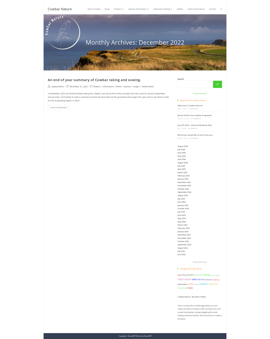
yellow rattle (182, 284)
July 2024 (181, 198)
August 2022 (183, 248)
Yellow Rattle (148, 86)
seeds (196, 284)
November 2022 (184, 238)
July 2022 (181, 251)
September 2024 (184, 192)
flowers (191, 274)
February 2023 (184, 228)
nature (200, 279)
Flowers (96, 86)
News (207, 274)
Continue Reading (60, 108)
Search (181, 79)
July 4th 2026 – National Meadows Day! (195, 125)
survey (217, 275)
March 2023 (182, 225)
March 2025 (182, 172)
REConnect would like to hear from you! (195, 135)
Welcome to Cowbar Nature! (190, 105)
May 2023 (182, 218)
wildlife (190, 284)
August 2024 (183, 195)
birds (180, 275)
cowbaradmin (57, 86)
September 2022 (184, 244)
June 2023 (182, 215)
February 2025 (184, 175)
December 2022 (184, 234)
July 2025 (181, 166)
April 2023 (182, 221)
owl (186, 288)
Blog (184, 274)
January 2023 (183, 231)
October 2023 (183, 208)
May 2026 (182, 156)
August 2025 (183, 162)
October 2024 (183, 189)
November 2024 (184, 185)
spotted (199, 274)
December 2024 (184, 182)
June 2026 (182, 152)
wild (194, 279)
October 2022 (183, 241)
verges (136, 86)
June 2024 (182, 202)
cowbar (203, 284)
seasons (127, 86)
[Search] (217, 84)
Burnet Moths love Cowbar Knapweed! (195, 115)
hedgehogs (216, 280)
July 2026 (181, 149)
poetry (213, 275)
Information (108, 86)
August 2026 (183, 146)
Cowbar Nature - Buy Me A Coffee (192, 297)
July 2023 (181, 211)
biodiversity (208, 280)
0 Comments (193, 109)
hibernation (181, 288)
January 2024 (183, 205)
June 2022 (182, 254)
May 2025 (182, 169)
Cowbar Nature (60, 9)
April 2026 (182, 159)
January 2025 (183, 179)
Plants (119, 86)
